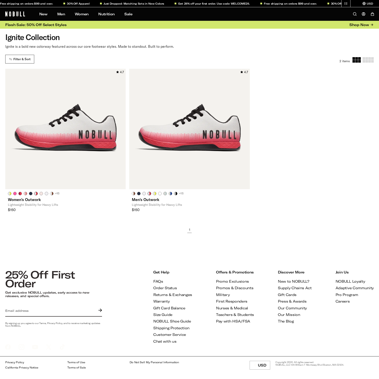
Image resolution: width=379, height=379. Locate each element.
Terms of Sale (76, 367)
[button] (346, 3)
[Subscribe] (99, 310)
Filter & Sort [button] (21, 59)
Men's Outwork (145, 199)
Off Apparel (78, 3)
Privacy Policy (14, 362)
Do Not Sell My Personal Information (154, 362)
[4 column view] (368, 59)
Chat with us (164, 341)
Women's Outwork (24, 199)
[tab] (9, 193)
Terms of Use (76, 362)
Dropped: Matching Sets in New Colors (133, 3)
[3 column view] (357, 59)
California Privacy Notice (21, 367)
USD (264, 366)
